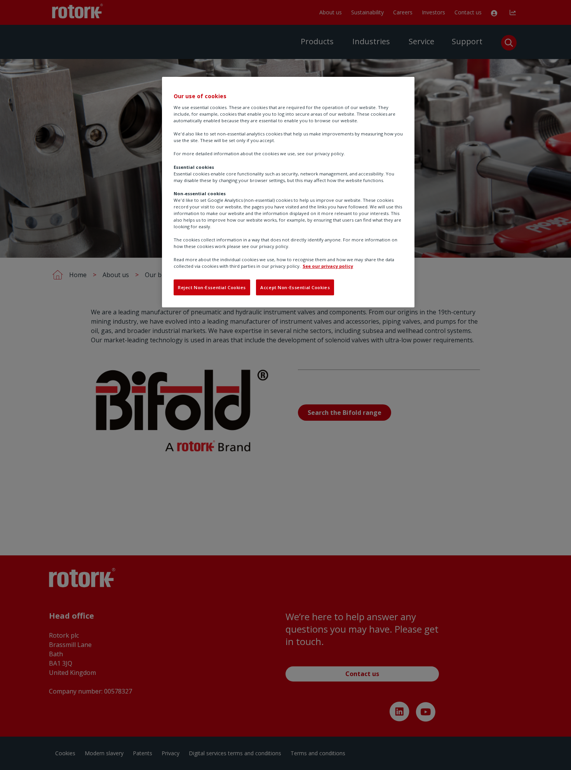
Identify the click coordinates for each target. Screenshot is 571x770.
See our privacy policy (328, 266)
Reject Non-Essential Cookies (212, 287)
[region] (288, 192)
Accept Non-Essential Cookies (295, 287)
